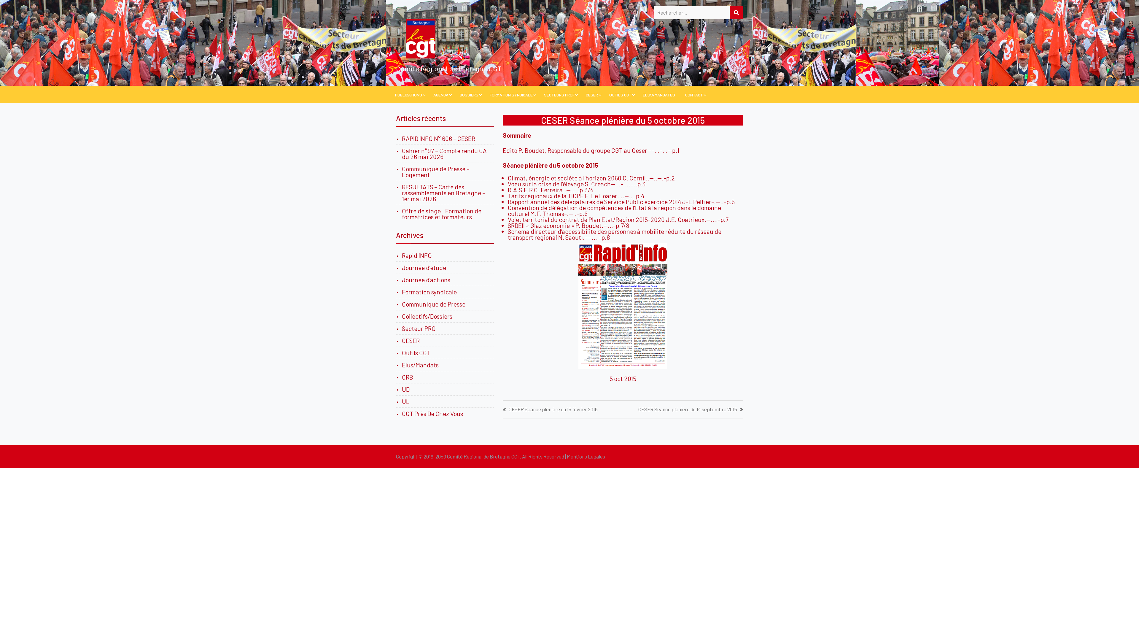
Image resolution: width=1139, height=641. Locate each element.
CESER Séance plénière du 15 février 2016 (553, 409)
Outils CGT (620, 94)
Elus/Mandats (420, 365)
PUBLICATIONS (408, 94)
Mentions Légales (586, 456)
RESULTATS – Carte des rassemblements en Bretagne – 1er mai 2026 (443, 192)
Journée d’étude (425, 267)
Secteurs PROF (559, 94)
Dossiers (469, 94)
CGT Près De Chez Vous (432, 413)
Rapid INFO (417, 255)
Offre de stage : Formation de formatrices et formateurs (441, 213)
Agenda (440, 94)
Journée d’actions (426, 279)
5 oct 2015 (623, 378)
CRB (407, 377)
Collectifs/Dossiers (427, 316)
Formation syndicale (429, 292)
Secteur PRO (419, 328)
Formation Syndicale (511, 94)
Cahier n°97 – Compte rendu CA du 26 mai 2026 (444, 153)
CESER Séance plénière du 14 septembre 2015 (687, 409)
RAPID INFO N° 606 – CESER (438, 138)
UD (406, 389)
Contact (694, 94)
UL (406, 401)
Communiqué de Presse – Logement (436, 171)
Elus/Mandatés (659, 94)
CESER (592, 94)
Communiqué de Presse (433, 304)
